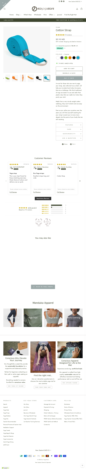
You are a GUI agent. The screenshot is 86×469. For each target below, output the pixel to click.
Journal (59, 15)
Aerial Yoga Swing (8, 442)
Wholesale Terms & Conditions (72, 413)
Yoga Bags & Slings (8, 433)
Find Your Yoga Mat (43, 387)
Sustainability (69, 134)
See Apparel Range (70, 383)
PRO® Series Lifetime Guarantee (53, 419)
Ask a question (69, 138)
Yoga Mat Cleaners (8, 436)
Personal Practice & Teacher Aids (12, 424)
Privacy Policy (68, 410)
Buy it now (69, 78)
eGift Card (6, 445)
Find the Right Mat (70, 15)
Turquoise (78, 57)
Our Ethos (26, 407)
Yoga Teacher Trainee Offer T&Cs (73, 419)
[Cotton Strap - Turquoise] (18, 270)
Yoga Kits (5, 419)
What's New (28, 15)
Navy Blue (62, 57)
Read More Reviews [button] (43, 198)
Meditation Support (8, 427)
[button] (60, 35)
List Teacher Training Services (32, 421)
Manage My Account (49, 404)
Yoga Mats (6, 410)
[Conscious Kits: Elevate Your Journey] (16, 348)
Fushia (58, 57)
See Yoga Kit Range (16, 386)
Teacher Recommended (9, 421)
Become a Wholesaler (29, 413)
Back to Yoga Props (44, 287)
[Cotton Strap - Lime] (11, 270)
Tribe (58, 27)
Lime (66, 57)
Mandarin (70, 57)
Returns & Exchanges (49, 416)
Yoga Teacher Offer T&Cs (71, 416)
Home (11, 15)
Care (69, 129)
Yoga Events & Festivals (30, 419)
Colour (62, 54)
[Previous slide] (6, 181)
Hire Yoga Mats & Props (30, 416)
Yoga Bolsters (7, 416)
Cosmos (74, 57)
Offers (51, 15)
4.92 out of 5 (32, 208)
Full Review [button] (13, 192)
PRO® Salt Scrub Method (51, 421)
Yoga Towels (6, 430)
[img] (14, 164)
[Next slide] (80, 181)
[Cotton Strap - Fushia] (7, 270)
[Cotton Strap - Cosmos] (16, 270)
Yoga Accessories (8, 439)
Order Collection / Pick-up (51, 413)
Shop (18, 15)
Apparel (5, 407)
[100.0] (38, 221)
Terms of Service (68, 407)
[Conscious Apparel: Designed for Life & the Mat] (70, 349)
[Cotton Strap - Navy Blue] (9, 270)
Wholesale (37, 15)
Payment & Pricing (49, 407)
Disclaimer (67, 404)
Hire (45, 15)
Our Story (26, 404)
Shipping (66, 41)
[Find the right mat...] (43, 357)
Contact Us (47, 424)
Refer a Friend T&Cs (69, 421)
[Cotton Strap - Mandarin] (14, 270)
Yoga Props (6, 413)
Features (69, 125)
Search (5, 404)
